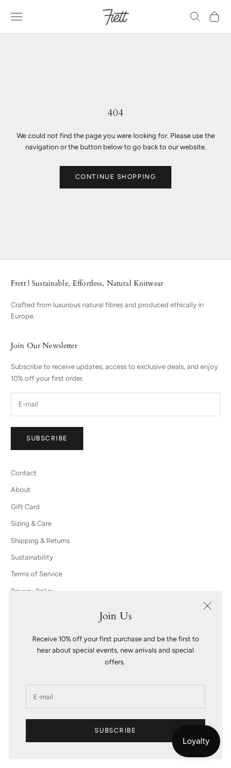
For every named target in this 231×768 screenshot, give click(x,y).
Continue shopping (115, 176)
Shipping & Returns (40, 541)
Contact (24, 473)
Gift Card (25, 507)
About (21, 490)
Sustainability (32, 557)
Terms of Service (36, 574)
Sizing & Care (31, 523)
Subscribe (115, 730)
